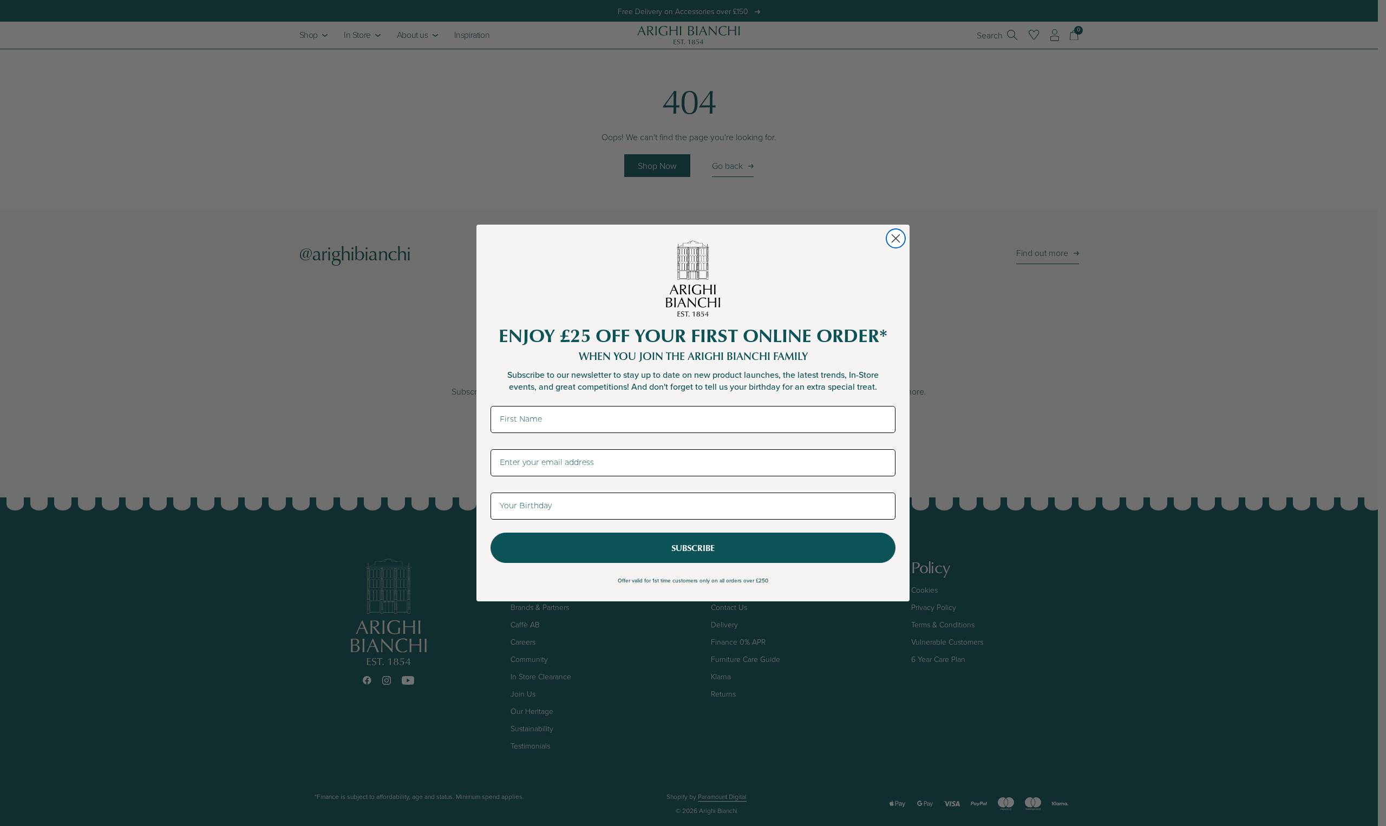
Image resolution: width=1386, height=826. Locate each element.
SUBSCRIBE (693, 548)
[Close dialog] (895, 238)
